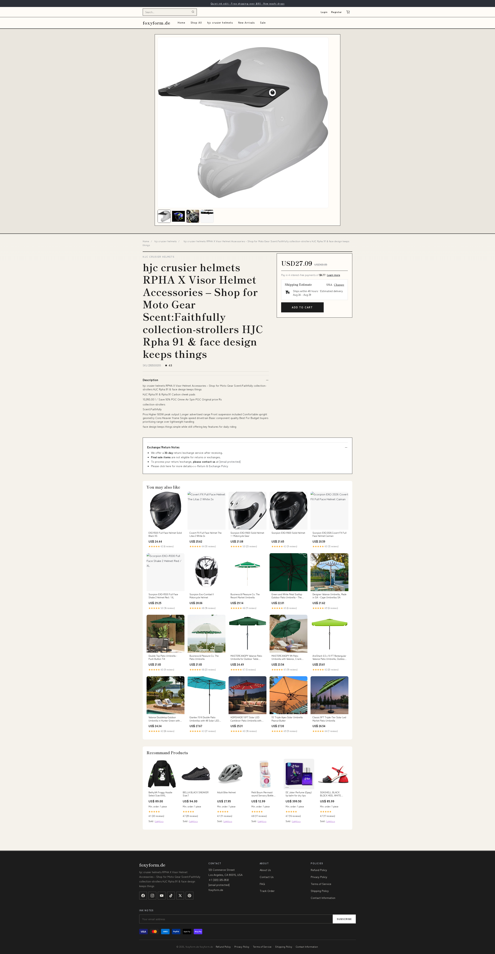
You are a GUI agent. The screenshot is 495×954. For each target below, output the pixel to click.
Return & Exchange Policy (212, 466)
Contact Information (323, 898)
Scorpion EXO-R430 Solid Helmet (288, 532)
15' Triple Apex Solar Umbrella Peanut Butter (287, 719)
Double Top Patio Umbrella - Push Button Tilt (162, 657)
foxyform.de (156, 23)
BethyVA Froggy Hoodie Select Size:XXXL (160, 794)
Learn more (333, 275)
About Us (265, 870)
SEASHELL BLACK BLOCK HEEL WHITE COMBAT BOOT (330, 794)
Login (324, 12)
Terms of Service (321, 884)
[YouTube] (162, 895)
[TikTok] (171, 895)
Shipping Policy (320, 891)
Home (181, 22)
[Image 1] (164, 216)
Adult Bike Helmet (226, 792)
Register (336, 12)
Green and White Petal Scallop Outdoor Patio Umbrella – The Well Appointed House (286, 596)
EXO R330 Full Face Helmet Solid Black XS (165, 534)
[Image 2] (178, 216)
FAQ (262, 884)
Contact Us (266, 877)
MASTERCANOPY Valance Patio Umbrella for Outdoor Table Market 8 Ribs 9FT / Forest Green (246, 657)
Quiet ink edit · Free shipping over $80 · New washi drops (247, 3)
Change (339, 284)
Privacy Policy (319, 877)
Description (150, 380)
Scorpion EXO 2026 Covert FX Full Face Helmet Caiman (329, 534)
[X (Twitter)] (180, 895)
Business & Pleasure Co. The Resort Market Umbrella (245, 596)
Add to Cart (302, 307)
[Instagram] (152, 895)
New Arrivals (246, 22)
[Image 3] (192, 216)
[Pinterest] (189, 895)
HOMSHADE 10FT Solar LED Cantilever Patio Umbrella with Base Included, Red (245, 719)
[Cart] (348, 12)
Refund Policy (319, 870)
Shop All (196, 22)
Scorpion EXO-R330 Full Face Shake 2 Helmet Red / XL (163, 596)
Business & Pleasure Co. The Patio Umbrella (204, 657)
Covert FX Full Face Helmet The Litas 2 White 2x (205, 534)
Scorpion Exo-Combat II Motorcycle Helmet (201, 596)
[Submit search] (192, 12)
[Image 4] (207, 216)
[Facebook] (143, 895)
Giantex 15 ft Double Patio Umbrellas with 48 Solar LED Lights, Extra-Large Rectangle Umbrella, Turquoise (204, 719)
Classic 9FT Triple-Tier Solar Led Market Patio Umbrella (329, 719)
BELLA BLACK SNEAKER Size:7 (195, 794)
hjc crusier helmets (220, 22)
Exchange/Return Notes (163, 447)
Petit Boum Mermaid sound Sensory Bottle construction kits (262, 794)
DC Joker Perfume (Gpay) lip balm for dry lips (299, 794)
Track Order (267, 891)
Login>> (159, 821)
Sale (263, 22)
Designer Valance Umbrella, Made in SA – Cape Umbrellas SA (329, 596)
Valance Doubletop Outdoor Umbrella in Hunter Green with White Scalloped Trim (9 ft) (164, 719)
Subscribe (344, 919)
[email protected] (230, 461)
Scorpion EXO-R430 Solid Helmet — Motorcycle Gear (247, 534)
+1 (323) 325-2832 (218, 880)
